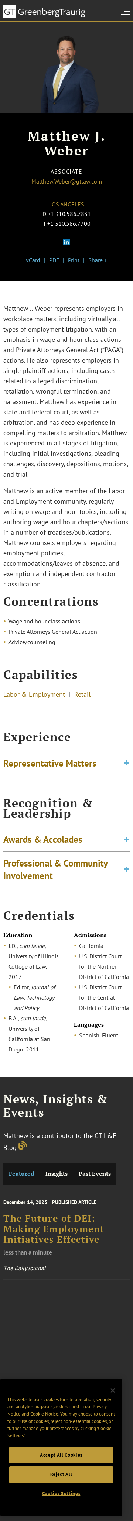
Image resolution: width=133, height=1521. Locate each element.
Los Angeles (66, 204)
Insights (56, 1174)
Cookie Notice (44, 1414)
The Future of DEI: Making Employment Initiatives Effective (54, 1229)
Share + (97, 260)
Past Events (95, 1174)
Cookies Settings (61, 1493)
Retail (82, 694)
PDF (54, 260)
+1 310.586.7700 (69, 223)
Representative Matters (49, 763)
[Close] (112, 1390)
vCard (33, 260)
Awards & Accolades (42, 839)
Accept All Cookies (61, 1455)
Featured (21, 1174)
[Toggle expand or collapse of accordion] (126, 763)
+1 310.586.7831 (69, 214)
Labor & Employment (34, 694)
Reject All (61, 1474)
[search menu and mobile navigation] (127, 12)
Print (73, 260)
